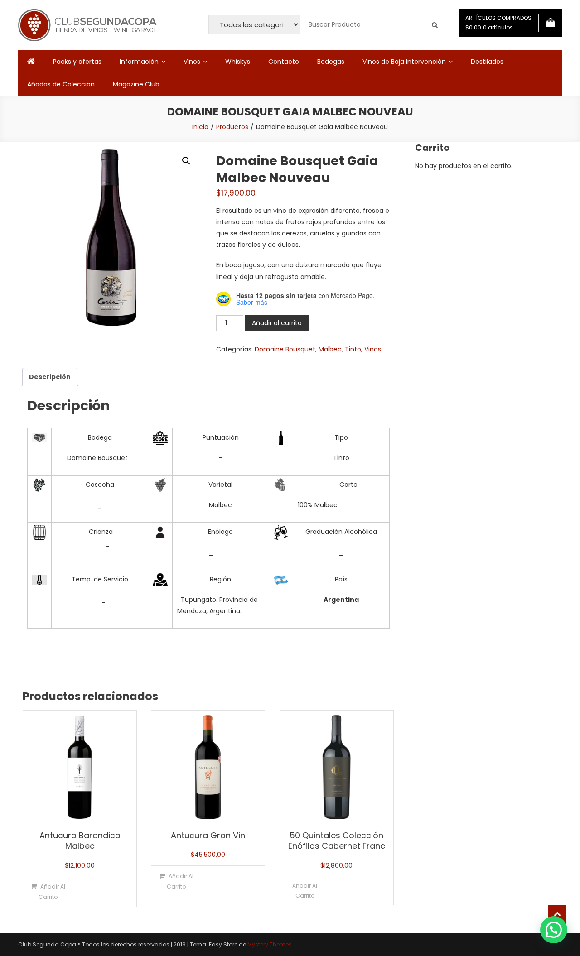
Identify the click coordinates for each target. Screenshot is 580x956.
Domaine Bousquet (285, 349)
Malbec (330, 349)
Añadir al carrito (277, 322)
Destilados (487, 61)
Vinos (192, 61)
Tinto (353, 349)
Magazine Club (136, 84)
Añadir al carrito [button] (52, 892)
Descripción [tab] (50, 376)
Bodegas (330, 61)
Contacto (283, 61)
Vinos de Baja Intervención (404, 61)
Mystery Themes (269, 944)
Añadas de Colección (61, 84)
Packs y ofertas (77, 61)
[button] (186, 161)
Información (139, 61)
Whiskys (237, 61)
